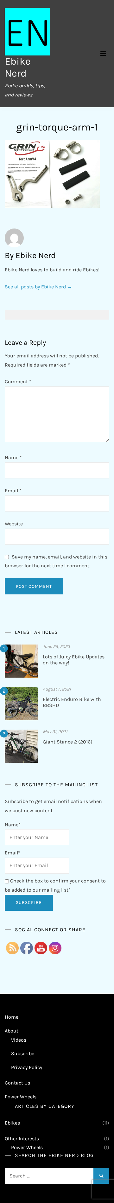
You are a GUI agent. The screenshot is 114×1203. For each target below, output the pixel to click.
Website (14, 524)
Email (13, 491)
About (11, 1031)
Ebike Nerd (17, 67)
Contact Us (17, 1083)
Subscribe (22, 1053)
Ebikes (12, 1123)
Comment (18, 382)
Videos (18, 1040)
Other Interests (22, 1139)
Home (11, 1017)
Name (13, 457)
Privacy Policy (26, 1067)
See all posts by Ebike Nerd (38, 287)
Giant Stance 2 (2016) (67, 742)
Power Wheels (20, 1097)
